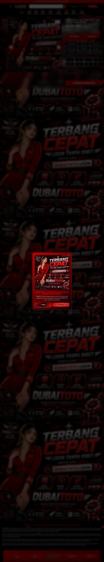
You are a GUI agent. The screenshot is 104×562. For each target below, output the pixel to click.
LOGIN (43, 304)
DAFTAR (60, 304)
